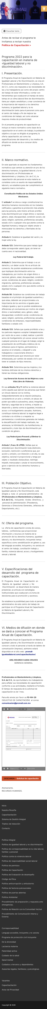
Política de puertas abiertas (14, 893)
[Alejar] (21, 709)
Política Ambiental (9, 897)
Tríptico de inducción (11, 824)
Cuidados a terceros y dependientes (17, 964)
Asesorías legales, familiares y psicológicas (20, 969)
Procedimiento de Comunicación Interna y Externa (20, 915)
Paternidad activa (9, 951)
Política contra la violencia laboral (16, 856)
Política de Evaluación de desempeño (18, 874)
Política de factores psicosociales (16, 888)
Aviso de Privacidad (10, 990)
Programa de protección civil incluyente (19, 937)
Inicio (4, 805)
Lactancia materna (10, 946)
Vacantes (6, 980)
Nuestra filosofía (9, 810)
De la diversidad (9, 942)
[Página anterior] (4, 709)
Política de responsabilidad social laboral (19, 861)
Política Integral (8, 840)
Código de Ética (9, 879)
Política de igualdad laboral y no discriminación (22, 844)
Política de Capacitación (12, 870)
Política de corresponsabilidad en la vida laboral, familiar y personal (23, 850)
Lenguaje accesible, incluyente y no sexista (20, 933)
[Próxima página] (7, 709)
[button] (44, 9)
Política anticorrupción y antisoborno (18, 883)
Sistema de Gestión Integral (14, 819)
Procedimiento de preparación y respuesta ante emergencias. (22, 903)
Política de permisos (10, 865)
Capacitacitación (9, 815)
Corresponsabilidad (10, 928)
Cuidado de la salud (10, 955)
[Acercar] (25, 709)
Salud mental (7, 960)
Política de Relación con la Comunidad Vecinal (22, 909)
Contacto (6, 828)
